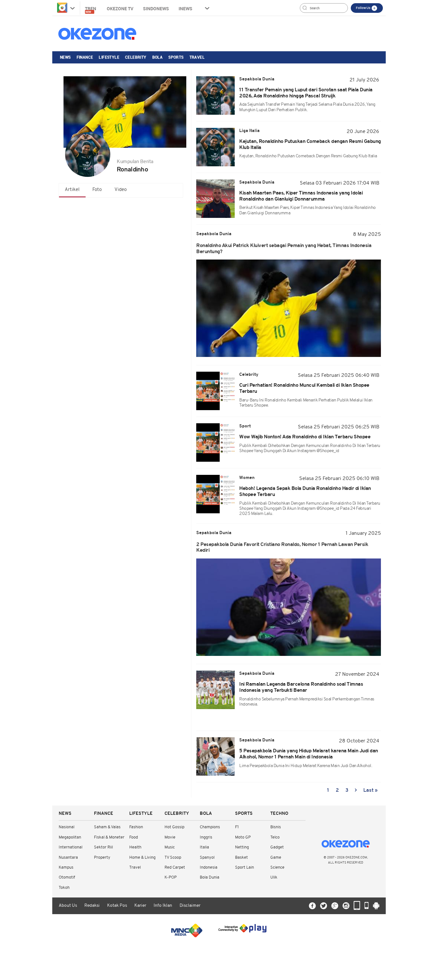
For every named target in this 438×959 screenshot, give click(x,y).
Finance (85, 57)
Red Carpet (174, 867)
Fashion (136, 827)
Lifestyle (109, 57)
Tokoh (64, 888)
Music (169, 847)
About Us (68, 905)
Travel (197, 57)
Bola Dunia (209, 877)
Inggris (206, 837)
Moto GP (243, 837)
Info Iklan (163, 905)
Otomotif (67, 877)
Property (102, 858)
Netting (242, 847)
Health (135, 847)
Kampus (66, 867)
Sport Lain (244, 867)
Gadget (277, 847)
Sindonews (156, 8)
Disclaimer (190, 905)
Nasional (66, 827)
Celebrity (136, 57)
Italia (204, 847)
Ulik (273, 877)
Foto (97, 189)
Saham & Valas (107, 827)
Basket (241, 858)
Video (120, 189)
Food (133, 837)
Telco (275, 837)
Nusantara (68, 858)
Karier (140, 905)
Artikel (72, 189)
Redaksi (92, 905)
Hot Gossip (174, 827)
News (65, 57)
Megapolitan (70, 837)
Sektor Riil (103, 847)
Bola (157, 57)
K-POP (170, 877)
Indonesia (208, 867)
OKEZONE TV (120, 8)
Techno (279, 813)
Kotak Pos (117, 905)
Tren (91, 9)
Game (275, 858)
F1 (237, 827)
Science (277, 867)
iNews (185, 8)
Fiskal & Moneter (109, 837)
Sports (175, 57)
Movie (169, 837)
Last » (370, 790)
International (70, 847)
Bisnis (275, 827)
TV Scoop (172, 858)
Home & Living (142, 858)
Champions (210, 827)
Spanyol (207, 858)
